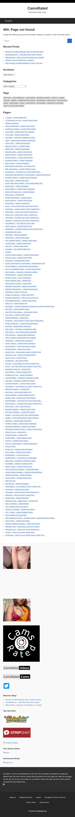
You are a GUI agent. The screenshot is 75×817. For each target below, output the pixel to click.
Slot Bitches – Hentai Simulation (17, 484)
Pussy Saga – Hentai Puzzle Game (18, 452)
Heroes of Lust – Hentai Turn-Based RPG (20, 355)
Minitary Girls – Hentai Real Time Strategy (20, 398)
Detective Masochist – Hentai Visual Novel (20, 286)
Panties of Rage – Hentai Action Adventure (20, 424)
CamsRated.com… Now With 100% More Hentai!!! (23, 54)
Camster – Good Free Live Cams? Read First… (22, 220)
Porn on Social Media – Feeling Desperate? (21, 444)
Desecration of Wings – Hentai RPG (18, 283)
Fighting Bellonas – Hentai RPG (17, 318)
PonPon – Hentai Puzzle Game (16, 441)
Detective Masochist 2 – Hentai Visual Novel (21, 289)
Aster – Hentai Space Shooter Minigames (20, 140)
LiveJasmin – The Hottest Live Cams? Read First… (24, 386)
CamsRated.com (41, 811)
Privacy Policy (10, 446)
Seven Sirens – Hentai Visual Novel (18, 478)
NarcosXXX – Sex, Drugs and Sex (17, 406)
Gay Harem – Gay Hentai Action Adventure (21, 332)
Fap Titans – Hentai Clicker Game (17, 315)
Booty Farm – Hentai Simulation (17, 186)
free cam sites (62, 100)
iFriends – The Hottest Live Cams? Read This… (22, 364)
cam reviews (41, 100)
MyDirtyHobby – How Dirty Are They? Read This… (23, 401)
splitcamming (41, 103)
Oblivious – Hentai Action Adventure (18, 421)
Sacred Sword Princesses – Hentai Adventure (22, 469)
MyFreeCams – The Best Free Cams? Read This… (24, 404)
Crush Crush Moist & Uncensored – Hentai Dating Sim (25, 263)
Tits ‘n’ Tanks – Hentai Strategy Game (19, 512)
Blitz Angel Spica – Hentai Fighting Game (20, 169)
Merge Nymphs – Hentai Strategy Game (20, 395)
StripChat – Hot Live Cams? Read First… (20, 495)
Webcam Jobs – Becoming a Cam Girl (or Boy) (22, 527)
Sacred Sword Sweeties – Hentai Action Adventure (23, 472)
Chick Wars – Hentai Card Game (17, 238)
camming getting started (26, 100)
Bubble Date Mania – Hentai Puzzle (18, 198)
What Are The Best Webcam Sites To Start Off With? (24, 52)
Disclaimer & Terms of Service (16, 292)
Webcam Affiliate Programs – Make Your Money (22, 524)
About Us (13, 797)
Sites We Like (10, 481)
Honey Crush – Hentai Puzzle (16, 358)
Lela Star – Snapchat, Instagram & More (20, 381)
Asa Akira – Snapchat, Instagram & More (20, 137)
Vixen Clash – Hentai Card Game (17, 521)
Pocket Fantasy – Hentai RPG (16, 435)
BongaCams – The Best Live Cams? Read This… (23, 172)
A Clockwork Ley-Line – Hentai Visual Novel (21, 120)
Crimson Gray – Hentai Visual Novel (18, 258)
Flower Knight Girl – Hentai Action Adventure (21, 323)
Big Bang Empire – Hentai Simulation (18, 160)
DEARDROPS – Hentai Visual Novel (18, 275)
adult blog (7, 97)
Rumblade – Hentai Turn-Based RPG (18, 464)
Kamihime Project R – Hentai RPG (17, 369)
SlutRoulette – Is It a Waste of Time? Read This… (23, 486)
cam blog (54, 97)
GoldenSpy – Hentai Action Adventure (19, 341)
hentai (6, 103)
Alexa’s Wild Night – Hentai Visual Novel (20, 126)
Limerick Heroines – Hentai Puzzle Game (20, 383)
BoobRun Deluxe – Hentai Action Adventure (21, 178)
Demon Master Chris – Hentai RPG (18, 281)
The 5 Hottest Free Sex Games (16, 507)
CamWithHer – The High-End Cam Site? (20, 223)
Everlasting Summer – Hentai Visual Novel (20, 301)
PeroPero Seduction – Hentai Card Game (20, 426)
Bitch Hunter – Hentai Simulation (17, 163)
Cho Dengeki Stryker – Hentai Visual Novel (21, 240)
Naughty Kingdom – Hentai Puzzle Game (20, 409)
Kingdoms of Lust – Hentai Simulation (19, 375)
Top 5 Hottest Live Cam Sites (16, 515)
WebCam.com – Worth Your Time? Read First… (22, 529)
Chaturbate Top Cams (13, 232)
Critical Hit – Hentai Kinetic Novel (17, 261)
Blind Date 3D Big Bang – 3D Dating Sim (20, 166)
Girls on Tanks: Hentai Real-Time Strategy (20, 338)
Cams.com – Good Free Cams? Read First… (21, 215)
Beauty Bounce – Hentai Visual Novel (19, 158)
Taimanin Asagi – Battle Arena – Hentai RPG (21, 501)
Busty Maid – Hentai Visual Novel (17, 203)
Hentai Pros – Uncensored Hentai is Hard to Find (23, 352)
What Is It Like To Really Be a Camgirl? (19, 60)
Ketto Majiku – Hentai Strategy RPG (18, 372)
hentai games (13, 103)
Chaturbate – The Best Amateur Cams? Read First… (24, 229)
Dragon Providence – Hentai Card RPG (19, 295)
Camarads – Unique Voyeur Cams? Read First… (23, 209)
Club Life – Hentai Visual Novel (16, 246)
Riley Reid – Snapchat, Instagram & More (20, 461)
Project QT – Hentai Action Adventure (19, 449)
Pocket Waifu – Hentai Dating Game (18, 438)
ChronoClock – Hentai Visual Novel (18, 243)
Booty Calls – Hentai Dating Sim (17, 180)
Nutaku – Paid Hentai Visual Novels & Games (22, 418)
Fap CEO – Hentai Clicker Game (17, 309)
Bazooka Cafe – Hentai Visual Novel (18, 152)
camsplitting (51, 100)
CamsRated (38, 8)
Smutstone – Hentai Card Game (17, 489)
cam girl (7, 100)
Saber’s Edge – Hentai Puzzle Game (18, 466)
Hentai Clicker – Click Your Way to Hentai (20, 346)
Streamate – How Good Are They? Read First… (22, 492)
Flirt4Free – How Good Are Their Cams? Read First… (24, 321)
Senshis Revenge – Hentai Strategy (18, 475)
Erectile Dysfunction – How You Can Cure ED (21, 298)
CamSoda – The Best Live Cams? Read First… (22, 218)
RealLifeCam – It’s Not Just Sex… (17, 455)
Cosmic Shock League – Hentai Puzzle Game (22, 255)
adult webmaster (18, 97)
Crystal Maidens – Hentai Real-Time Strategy (21, 266)
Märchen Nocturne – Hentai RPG (17, 389)
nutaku (22, 103)
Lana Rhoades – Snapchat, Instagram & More (22, 378)
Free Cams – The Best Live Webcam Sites (20, 329)
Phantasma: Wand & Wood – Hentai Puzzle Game (23, 429)
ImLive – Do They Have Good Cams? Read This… (23, 366)
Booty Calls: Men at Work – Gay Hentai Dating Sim (23, 183)
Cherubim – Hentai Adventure (16, 235)
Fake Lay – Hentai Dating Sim (16, 303)
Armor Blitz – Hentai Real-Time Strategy (19, 132)
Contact (8, 252)
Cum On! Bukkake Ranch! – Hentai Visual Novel (23, 269)
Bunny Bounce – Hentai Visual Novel (18, 200)
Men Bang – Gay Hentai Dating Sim (18, 392)
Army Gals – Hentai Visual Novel (17, 135)
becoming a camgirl (43, 97)
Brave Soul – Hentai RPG (14, 195)
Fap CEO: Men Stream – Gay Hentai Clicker (21, 312)
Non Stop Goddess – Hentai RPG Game (20, 412)
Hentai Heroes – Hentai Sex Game (18, 349)
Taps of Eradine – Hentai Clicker (17, 504)
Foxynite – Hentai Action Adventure (18, 326)
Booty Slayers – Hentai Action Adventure (20, 189)
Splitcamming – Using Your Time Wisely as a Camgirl (24, 57)
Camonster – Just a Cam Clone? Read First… (22, 212)
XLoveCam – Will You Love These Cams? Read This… (25, 535)
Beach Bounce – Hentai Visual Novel (18, 155)
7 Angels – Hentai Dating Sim (16, 118)
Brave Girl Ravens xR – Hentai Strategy (19, 192)
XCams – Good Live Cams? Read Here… (20, 532)
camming (14, 100)
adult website (30, 97)
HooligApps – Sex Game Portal (16, 361)
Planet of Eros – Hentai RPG (15, 432)
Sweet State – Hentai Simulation (17, 498)
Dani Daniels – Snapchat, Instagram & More (21, 272)
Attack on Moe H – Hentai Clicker (17, 146)
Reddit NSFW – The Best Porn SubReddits (21, 458)
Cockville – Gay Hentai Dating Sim (17, 249)
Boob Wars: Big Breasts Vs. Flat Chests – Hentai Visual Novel (27, 175)
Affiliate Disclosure (12, 123)
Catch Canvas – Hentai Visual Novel (18, 226)
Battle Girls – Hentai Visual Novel (17, 149)
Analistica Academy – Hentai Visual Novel (20, 129)
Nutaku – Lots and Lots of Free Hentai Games (22, 415)
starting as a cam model (55, 103)
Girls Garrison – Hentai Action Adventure (20, 335)
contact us (27, 779)
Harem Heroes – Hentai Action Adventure (20, 343)
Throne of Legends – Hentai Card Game (20, 509)
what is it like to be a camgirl (14, 106)
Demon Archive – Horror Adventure (18, 278)
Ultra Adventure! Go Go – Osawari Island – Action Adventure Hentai (30, 518)
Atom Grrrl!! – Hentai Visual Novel (17, 143)
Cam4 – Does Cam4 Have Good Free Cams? (22, 206)
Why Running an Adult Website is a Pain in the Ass (23, 63)
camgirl (61, 97)
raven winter (30, 103)
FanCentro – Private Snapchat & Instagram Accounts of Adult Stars (29, 306)
